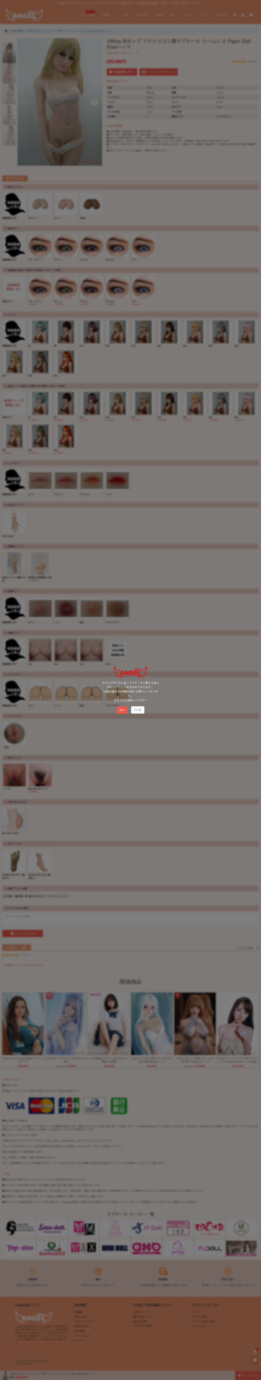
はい (122, 710)
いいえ (137, 710)
